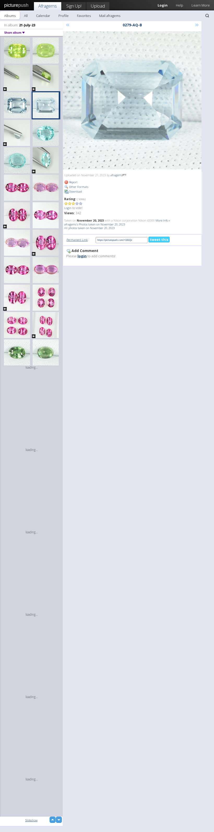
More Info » (163, 220)
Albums (10, 15)
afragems (116, 175)
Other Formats (78, 187)
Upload (98, 6)
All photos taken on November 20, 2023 (89, 228)
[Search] (207, 15)
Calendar (43, 15)
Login (68, 208)
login (82, 256)
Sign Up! (73, 6)
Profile (63, 15)
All (26, 15)
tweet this (159, 239)
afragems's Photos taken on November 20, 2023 (94, 224)
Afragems (47, 6)
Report (73, 182)
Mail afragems (109, 15)
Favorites (84, 15)
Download (75, 191)
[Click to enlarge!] (132, 100)
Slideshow (31, 820)
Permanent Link (77, 240)
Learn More (201, 5)
